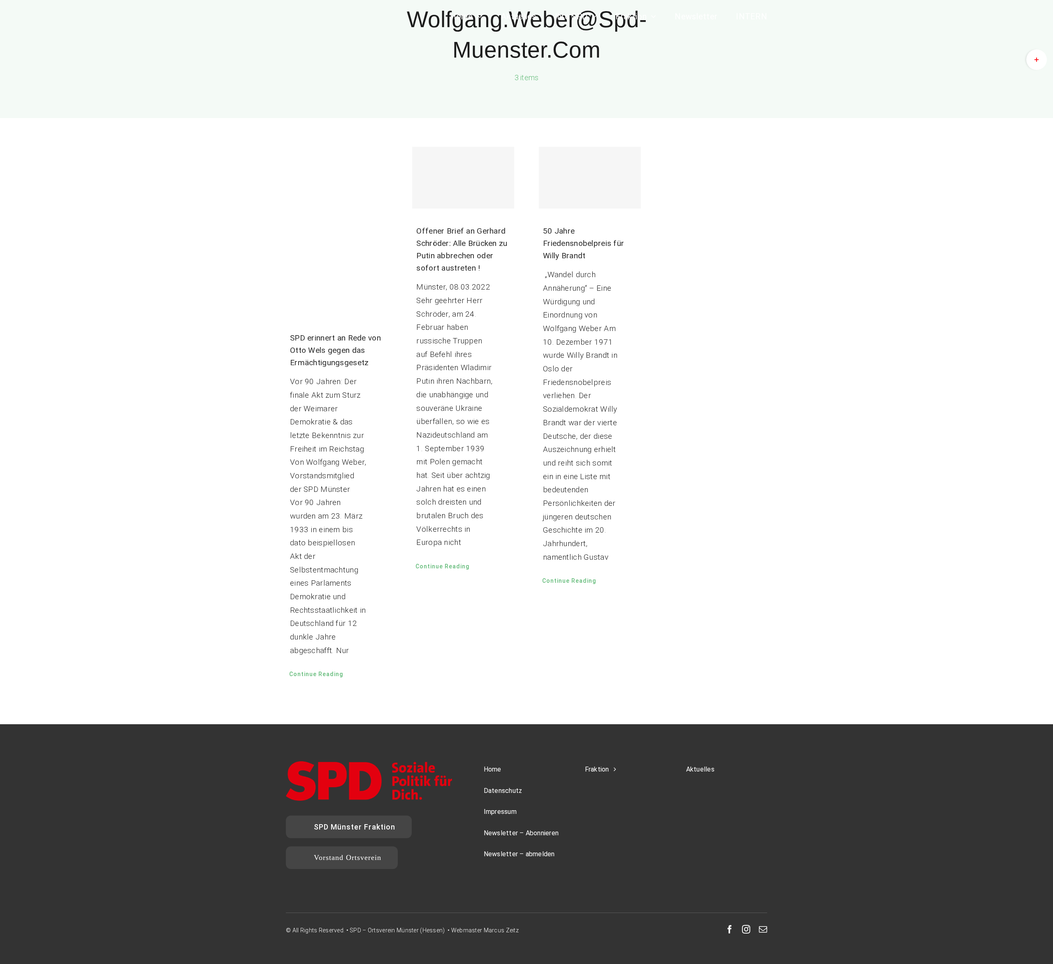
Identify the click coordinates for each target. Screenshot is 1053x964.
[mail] (763, 929)
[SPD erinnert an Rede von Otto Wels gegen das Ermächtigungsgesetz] (337, 231)
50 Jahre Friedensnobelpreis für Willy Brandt (583, 243)
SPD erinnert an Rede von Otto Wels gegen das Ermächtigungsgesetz (335, 350)
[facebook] (730, 929)
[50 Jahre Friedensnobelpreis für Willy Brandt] (590, 178)
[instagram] (746, 929)
